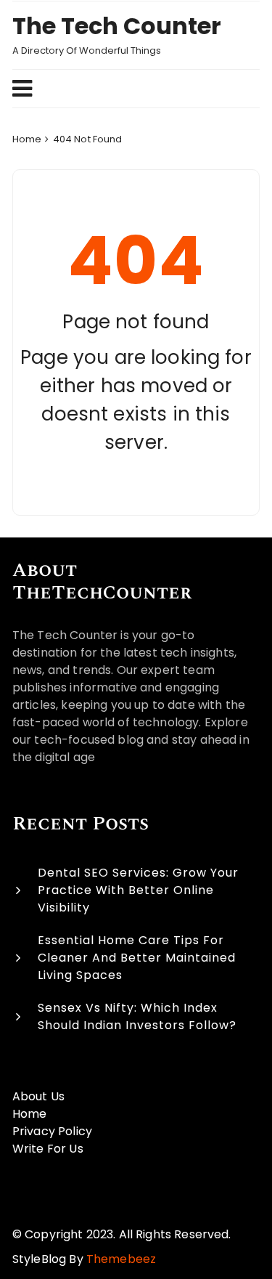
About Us (38, 1096)
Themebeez (121, 1259)
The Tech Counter (116, 25)
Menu (129, 88)
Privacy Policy (52, 1131)
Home (29, 1113)
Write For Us (47, 1148)
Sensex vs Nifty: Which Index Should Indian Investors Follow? (137, 1016)
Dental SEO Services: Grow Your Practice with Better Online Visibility (138, 890)
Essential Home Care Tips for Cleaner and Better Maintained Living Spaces (137, 957)
